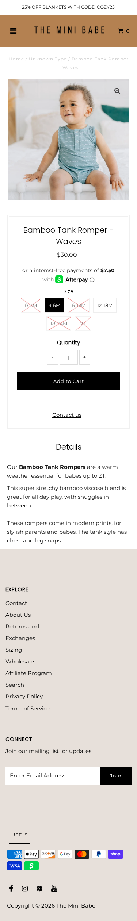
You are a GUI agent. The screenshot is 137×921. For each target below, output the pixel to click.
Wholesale (19, 661)
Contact (16, 603)
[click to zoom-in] (117, 91)
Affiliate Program (28, 673)
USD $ (19, 835)
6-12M (78, 305)
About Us (18, 614)
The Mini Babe (75, 905)
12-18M (105, 305)
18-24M (58, 323)
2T (82, 323)
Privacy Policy (24, 696)
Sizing (13, 649)
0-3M (31, 305)
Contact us (66, 414)
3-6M (54, 305)
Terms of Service (27, 708)
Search (14, 684)
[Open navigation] (13, 31)
